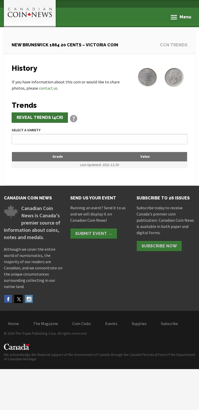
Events (111, 323)
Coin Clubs (81, 323)
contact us (48, 88)
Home (13, 323)
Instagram (29, 299)
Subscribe (169, 323)
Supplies (139, 323)
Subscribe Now (159, 245)
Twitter (18, 299)
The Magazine (45, 323)
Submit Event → (93, 233)
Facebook (8, 299)
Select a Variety (26, 130)
